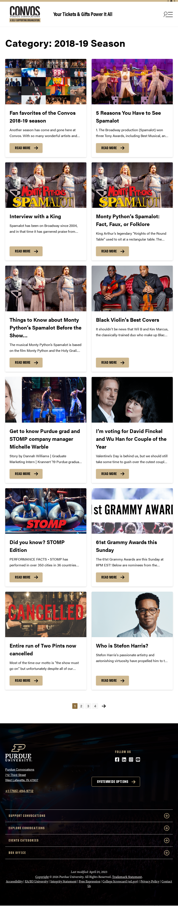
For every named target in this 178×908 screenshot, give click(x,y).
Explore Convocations (27, 828)
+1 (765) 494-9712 (19, 790)
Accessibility (14, 881)
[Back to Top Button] (157, 905)
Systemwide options (112, 781)
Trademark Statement (127, 877)
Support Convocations (27, 816)
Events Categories (24, 840)
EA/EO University (36, 881)
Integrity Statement (63, 881)
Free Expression (89, 881)
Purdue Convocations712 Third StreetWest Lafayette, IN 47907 (21, 774)
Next (104, 706)
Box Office (17, 853)
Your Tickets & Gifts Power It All (82, 14)
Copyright (42, 877)
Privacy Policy (149, 881)
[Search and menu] (167, 14)
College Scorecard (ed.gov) (120, 881)
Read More (23, 148)
